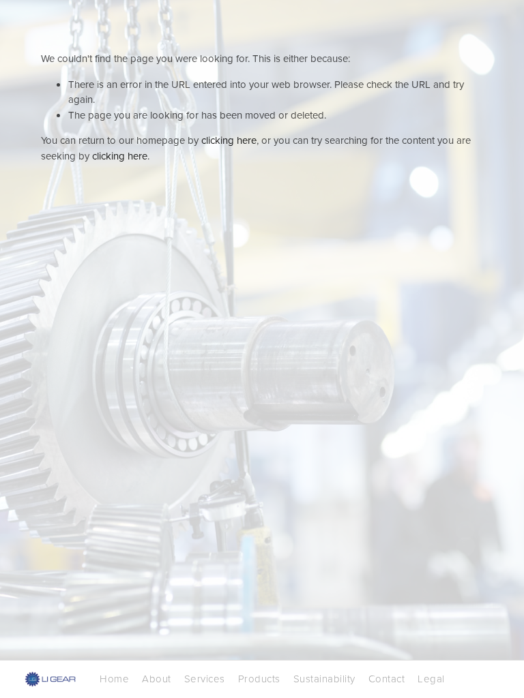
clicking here (229, 140)
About (156, 678)
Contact (386, 678)
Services (204, 678)
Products (259, 678)
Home (114, 678)
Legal (431, 678)
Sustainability (324, 678)
